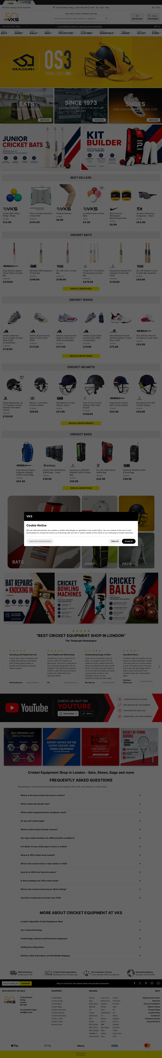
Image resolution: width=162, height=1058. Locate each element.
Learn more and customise (40, 541)
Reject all (115, 541)
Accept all (129, 541)
